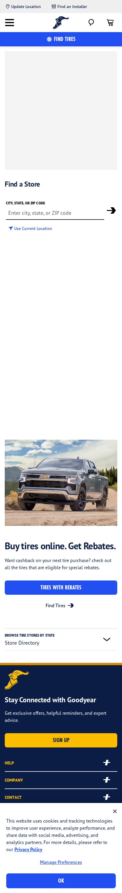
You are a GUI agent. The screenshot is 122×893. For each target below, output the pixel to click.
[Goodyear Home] (61, 22)
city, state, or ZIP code (25, 203)
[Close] (114, 811)
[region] (61, 848)
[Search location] (111, 210)
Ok (61, 880)
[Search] (91, 22)
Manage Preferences (61, 862)
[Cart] (110, 22)
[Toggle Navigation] (9, 22)
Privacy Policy (28, 849)
